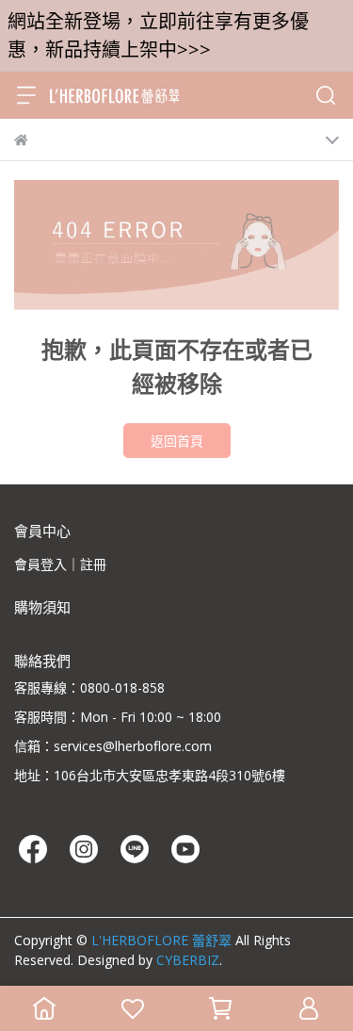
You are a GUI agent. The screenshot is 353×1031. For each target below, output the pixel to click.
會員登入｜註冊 (60, 564)
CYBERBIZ (187, 960)
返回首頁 (177, 441)
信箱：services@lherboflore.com (113, 746)
